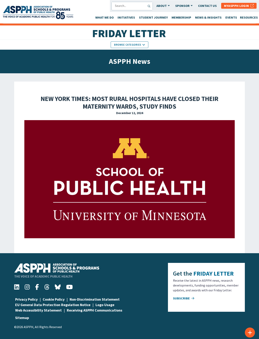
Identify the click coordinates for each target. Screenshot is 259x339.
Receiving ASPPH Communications (94, 310)
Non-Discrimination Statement (95, 299)
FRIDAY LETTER (213, 273)
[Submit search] (150, 6)
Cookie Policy (54, 299)
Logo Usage (105, 304)
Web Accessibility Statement (38, 310)
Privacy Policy (26, 299)
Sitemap (22, 317)
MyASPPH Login (237, 6)
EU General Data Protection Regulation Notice (52, 304)
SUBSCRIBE (181, 298)
